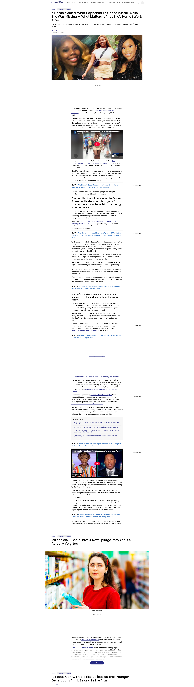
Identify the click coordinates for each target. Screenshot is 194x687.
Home (53, 9)
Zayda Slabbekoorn (57, 548)
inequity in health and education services (87, 404)
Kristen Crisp (55, 685)
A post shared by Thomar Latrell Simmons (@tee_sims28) (97, 377)
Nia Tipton (55, 30)
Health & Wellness (110, 3)
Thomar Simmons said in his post (84, 330)
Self (85, 3)
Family (88, 3)
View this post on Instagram (97, 356)
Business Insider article (90, 640)
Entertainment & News (97, 3)
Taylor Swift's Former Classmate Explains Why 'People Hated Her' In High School (97, 423)
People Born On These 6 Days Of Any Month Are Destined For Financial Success (95, 436)
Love (68, 3)
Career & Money (120, 3)
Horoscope (79, 3)
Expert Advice (130, 3)
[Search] (138, 2)
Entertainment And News (64, 9)
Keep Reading (97, 663)
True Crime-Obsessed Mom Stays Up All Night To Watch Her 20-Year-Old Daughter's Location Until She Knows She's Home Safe (96, 235)
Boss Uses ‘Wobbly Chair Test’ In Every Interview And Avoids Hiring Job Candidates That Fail (97, 431)
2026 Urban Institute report (83, 648)
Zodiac (73, 3)
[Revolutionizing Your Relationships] (58, 2)
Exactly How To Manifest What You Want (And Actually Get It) (96, 427)
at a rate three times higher (101, 395)
